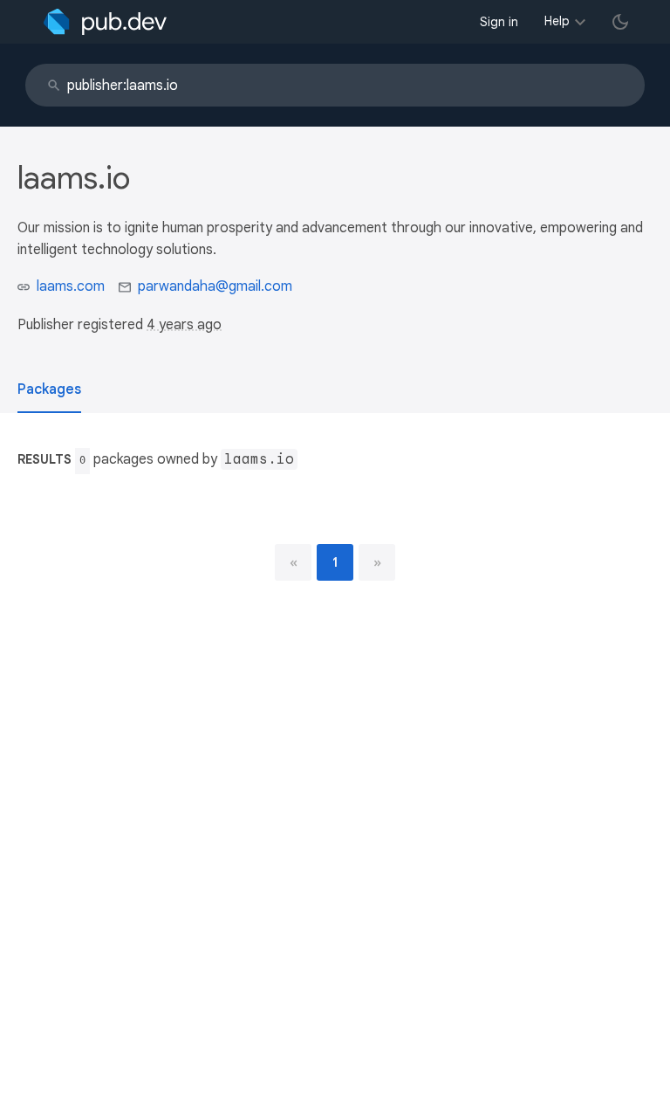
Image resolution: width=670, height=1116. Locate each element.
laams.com (71, 286)
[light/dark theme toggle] (620, 21)
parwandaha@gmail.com (215, 286)
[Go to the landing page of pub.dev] (105, 22)
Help (557, 21)
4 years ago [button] (184, 325)
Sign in (499, 22)
